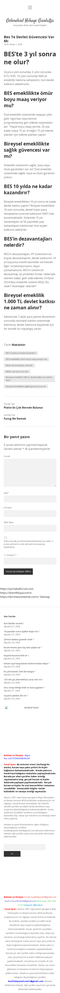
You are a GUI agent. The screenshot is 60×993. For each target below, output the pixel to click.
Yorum (7, 456)
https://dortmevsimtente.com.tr (19, 597)
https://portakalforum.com (16, 589)
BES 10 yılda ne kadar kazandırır (21, 353)
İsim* (6, 493)
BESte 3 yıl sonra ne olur (17, 371)
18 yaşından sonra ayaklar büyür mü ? (21, 631)
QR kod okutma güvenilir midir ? (19, 639)
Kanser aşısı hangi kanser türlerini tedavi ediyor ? (27, 663)
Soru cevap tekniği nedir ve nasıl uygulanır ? (24, 687)
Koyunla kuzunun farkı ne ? (16, 655)
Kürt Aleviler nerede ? (14, 623)
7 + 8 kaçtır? (10, 555)
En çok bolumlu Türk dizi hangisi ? (19, 671)
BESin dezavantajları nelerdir (19, 365)
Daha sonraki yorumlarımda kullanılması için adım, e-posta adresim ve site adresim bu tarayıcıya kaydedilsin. (29, 544)
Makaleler (19, 345)
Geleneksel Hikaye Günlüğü (30, 20)
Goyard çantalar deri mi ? (16, 695)
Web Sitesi (9, 522)
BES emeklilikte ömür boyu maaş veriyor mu (26, 359)
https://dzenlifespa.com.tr (16, 593)
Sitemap (45, 597)
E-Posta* (8, 507)
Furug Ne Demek (15, 418)
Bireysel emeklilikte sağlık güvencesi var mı (26, 386)
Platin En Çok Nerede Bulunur (23, 407)
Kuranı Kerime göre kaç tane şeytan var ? (23, 647)
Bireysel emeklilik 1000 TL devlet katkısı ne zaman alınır (29, 379)
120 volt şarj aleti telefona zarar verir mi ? (23, 679)
